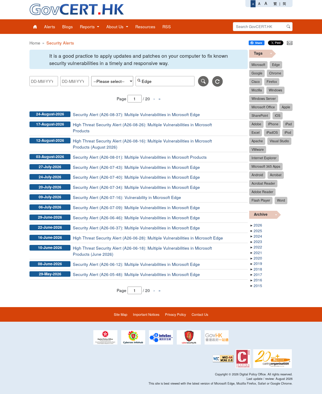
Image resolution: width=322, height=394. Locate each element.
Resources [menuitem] (145, 26)
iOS (277, 115)
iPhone (273, 124)
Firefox (272, 81)
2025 (258, 230)
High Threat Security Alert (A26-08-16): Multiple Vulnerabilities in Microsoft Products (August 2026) (142, 144)
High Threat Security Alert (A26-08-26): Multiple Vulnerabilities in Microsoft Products (142, 128)
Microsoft (258, 64)
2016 (258, 279)
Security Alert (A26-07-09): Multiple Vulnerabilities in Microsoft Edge (136, 207)
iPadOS (272, 132)
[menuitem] (35, 26)
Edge (276, 64)
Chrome (275, 73)
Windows (275, 90)
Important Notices (146, 314)
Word (281, 200)
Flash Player (261, 200)
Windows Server (264, 98)
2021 (258, 252)
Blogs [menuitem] (67, 26)
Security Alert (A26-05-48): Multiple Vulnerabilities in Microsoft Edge (136, 274)
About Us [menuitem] (115, 26)
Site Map (120, 314)
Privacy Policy (175, 314)
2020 (258, 257)
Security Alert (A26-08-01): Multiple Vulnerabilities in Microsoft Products (140, 157)
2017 (258, 274)
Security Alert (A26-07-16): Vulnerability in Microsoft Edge (127, 197)
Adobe (256, 124)
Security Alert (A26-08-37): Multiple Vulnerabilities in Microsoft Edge (136, 114)
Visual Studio (279, 140)
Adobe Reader (262, 191)
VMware (258, 149)
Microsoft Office (263, 107)
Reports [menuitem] (88, 26)
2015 (258, 285)
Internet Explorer (264, 157)
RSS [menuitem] (166, 26)
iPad (288, 124)
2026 (258, 224)
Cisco (256, 81)
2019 (258, 263)
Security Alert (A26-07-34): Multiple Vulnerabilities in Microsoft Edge (136, 187)
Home (34, 43)
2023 (258, 241)
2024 (258, 236)
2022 (258, 246)
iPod (288, 132)
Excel (256, 132)
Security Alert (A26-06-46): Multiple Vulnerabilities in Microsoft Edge (136, 217)
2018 (258, 269)
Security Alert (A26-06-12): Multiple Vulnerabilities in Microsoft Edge (136, 264)
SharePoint (260, 115)
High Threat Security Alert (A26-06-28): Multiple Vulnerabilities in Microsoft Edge (148, 238)
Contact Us (200, 314)
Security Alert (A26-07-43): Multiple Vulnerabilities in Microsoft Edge (136, 167)
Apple (286, 107)
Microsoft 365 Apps (266, 166)
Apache (257, 140)
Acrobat (275, 174)
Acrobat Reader (263, 183)
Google (257, 73)
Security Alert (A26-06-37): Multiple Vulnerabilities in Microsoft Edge (136, 228)
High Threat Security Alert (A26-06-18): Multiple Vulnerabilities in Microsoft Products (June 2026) (142, 251)
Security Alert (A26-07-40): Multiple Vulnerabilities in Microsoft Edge (136, 177)
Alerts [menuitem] (49, 26)
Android (257, 174)
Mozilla (257, 90)
